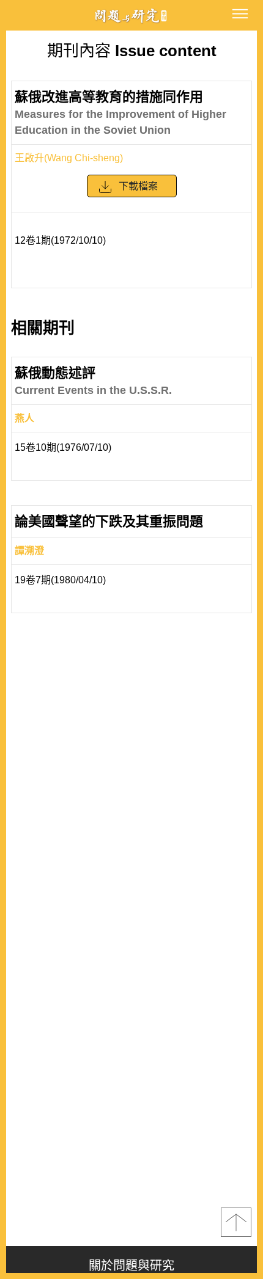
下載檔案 (138, 186)
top (236, 1222)
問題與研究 (131, 15)
